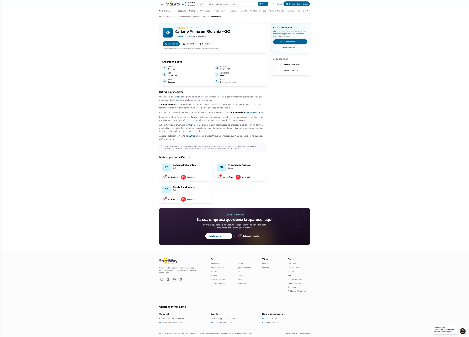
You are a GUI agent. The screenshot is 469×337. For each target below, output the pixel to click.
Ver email (190, 44)
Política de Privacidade (297, 291)
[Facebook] (180, 279)
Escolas (234, 11)
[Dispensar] (455, 327)
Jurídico (291, 11)
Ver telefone (173, 44)
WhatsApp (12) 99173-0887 (173, 318)
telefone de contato (255, 112)
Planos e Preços (294, 283)
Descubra (182, 11)
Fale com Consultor (251, 236)
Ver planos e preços (290, 48)
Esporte (244, 11)
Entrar (279, 4)
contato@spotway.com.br (172, 322)
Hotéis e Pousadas (277, 11)
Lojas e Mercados (243, 268)
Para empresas (294, 268)
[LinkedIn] (168, 279)
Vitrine (192, 11)
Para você (292, 264)
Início (161, 17)
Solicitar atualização (291, 64)
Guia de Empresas (166, 11)
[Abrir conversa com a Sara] (462, 331)
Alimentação (205, 11)
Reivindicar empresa (290, 42)
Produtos (265, 264)
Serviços (196, 17)
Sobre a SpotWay (295, 279)
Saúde (239, 275)
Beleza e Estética (220, 11)
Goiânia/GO (170, 17)
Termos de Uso (294, 287)
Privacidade (305, 333)
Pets (238, 271)
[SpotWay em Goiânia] (173, 4)
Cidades (291, 271)
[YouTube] (174, 279)
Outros (204, 17)
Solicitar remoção (291, 70)
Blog (289, 275)
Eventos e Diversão (258, 11)
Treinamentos (241, 283)
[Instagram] (161, 279)
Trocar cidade (190, 5)
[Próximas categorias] (307, 11)
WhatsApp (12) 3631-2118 (224, 318)
